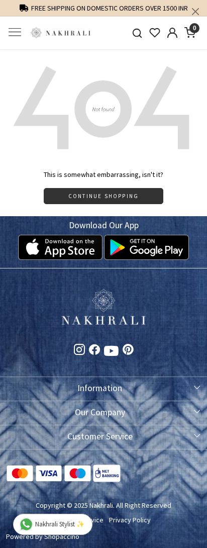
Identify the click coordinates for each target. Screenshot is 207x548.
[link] (137, 33)
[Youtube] (111, 352)
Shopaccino (61, 536)
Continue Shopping (103, 196)
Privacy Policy (130, 519)
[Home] (61, 33)
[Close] (195, 11)
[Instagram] (79, 351)
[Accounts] (172, 32)
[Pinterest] (128, 351)
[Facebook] (94, 351)
